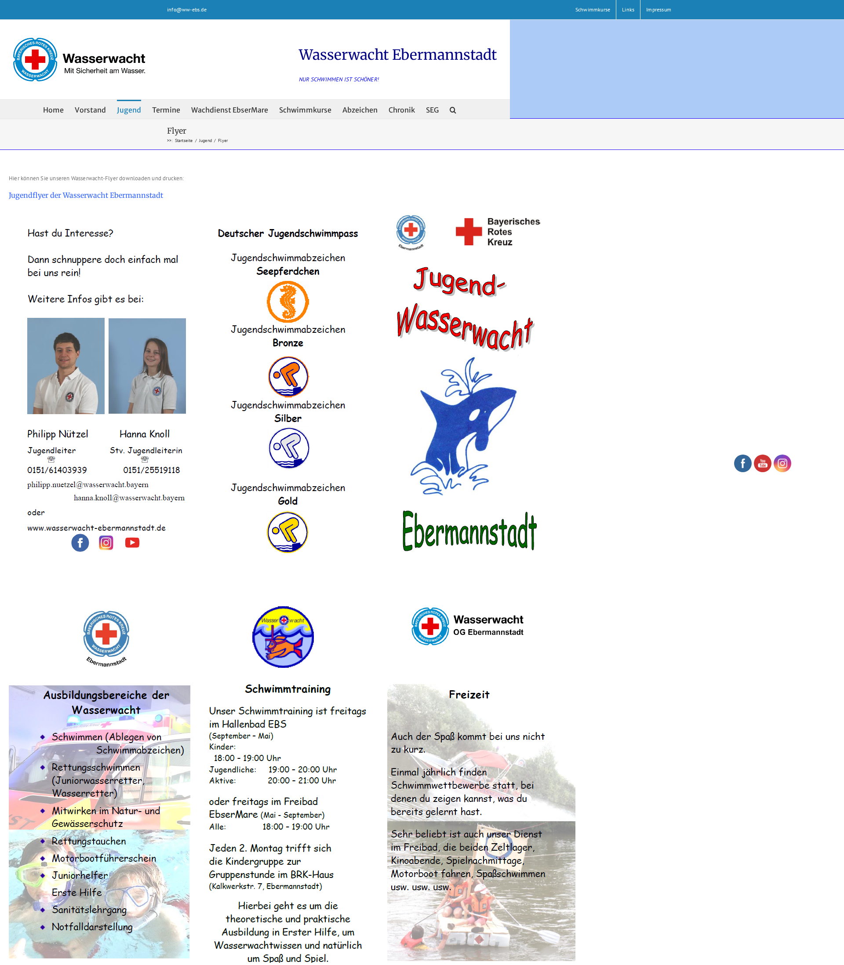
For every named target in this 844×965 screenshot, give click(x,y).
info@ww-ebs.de (187, 9)
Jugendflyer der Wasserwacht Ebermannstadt (86, 195)
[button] (453, 109)
